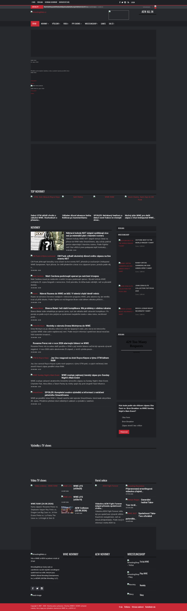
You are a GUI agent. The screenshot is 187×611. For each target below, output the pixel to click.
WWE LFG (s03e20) (78, 487)
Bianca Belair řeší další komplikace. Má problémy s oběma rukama (78, 308)
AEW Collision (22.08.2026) (82, 509)
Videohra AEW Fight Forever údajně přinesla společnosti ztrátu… (108, 505)
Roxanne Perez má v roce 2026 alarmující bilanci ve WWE (61, 343)
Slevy (142, 595)
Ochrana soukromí (51, 2)
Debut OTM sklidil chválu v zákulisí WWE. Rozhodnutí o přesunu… (44, 217)
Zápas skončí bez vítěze (132, 426)
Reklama (40, 2)
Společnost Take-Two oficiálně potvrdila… (141, 516)
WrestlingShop (91, 24)
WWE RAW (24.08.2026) (42, 503)
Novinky (44, 24)
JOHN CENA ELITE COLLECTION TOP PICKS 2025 (144, 288)
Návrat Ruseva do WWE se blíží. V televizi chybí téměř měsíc (69, 293)
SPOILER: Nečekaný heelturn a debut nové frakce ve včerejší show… (108, 217)
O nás (33, 2)
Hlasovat (124, 432)
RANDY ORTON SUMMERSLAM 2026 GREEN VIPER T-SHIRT (143, 265)
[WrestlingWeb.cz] (38, 12)
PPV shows (76, 24)
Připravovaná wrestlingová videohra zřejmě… (139, 490)
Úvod (34, 24)
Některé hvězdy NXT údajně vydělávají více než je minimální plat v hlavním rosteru (87, 234)
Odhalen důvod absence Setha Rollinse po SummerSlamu (76, 216)
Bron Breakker (128, 422)
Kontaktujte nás (64, 2)
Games (103, 24)
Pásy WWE (144, 574)
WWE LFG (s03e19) (78, 498)
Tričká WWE (144, 562)
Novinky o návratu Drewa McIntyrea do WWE (68, 325)
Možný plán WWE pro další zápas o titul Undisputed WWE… (140, 216)
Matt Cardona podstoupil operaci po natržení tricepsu (72, 276)
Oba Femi (126, 417)
